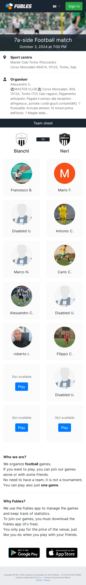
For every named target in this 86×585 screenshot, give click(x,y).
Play (21, 386)
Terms (39, 580)
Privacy (46, 580)
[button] (56, 6)
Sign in (74, 6)
